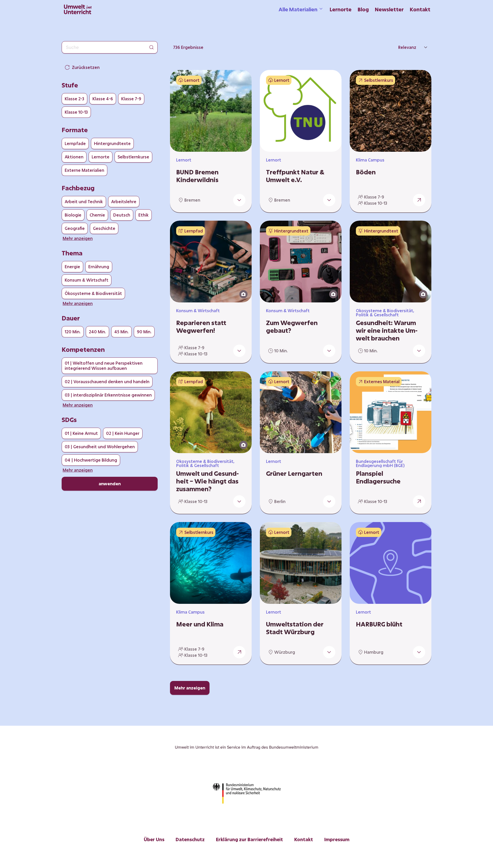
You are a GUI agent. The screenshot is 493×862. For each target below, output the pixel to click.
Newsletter (389, 9)
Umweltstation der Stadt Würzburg (295, 628)
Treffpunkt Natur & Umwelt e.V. (295, 176)
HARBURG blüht (379, 624)
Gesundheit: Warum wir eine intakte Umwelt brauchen (387, 330)
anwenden (110, 483)
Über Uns (154, 839)
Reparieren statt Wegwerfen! (201, 326)
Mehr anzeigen (189, 687)
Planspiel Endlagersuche (378, 477)
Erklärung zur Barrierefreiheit (249, 839)
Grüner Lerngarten (294, 473)
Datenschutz (190, 839)
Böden (366, 172)
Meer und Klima (199, 624)
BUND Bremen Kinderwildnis (197, 176)
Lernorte (341, 9)
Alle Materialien (298, 9)
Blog (363, 9)
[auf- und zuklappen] (239, 200)
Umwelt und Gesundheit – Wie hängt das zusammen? (207, 481)
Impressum (336, 839)
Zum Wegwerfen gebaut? (292, 326)
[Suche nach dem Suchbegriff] (151, 47)
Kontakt (420, 9)
